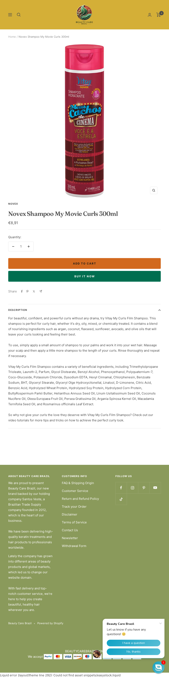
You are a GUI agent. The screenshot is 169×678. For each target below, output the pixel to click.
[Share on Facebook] (22, 291)
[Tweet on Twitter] (34, 291)
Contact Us (70, 530)
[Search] (19, 15)
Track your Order (74, 506)
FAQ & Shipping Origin (78, 483)
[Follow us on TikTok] (121, 499)
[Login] (149, 15)
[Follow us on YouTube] (155, 487)
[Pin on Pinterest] (27, 291)
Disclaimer (69, 514)
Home (12, 36)
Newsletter (70, 538)
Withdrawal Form (74, 546)
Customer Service (75, 491)
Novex (13, 203)
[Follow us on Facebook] (121, 487)
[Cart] (158, 15)
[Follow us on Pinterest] (143, 487)
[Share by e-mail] (40, 291)
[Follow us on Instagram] (132, 487)
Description (17, 309)
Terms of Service (74, 522)
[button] (158, 667)
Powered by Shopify (50, 623)
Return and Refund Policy (80, 499)
